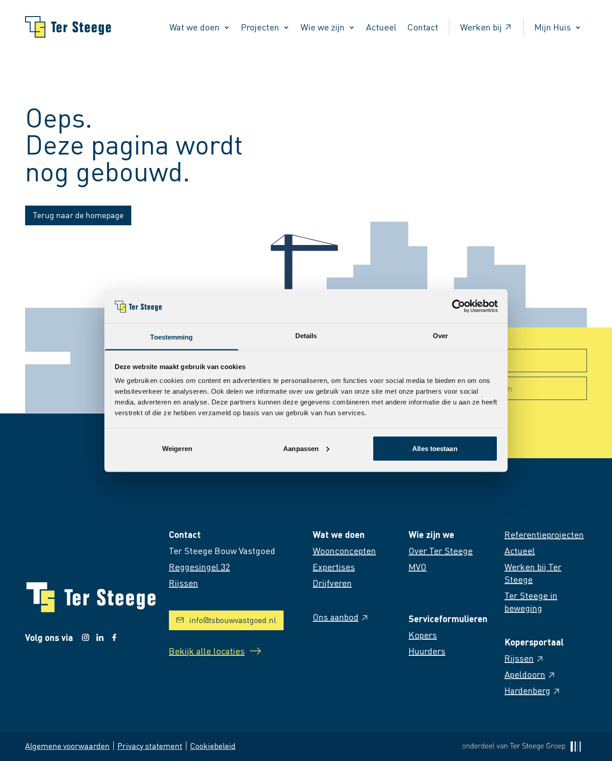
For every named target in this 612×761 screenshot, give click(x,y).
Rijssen (519, 658)
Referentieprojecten (544, 534)
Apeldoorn (524, 674)
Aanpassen (301, 448)
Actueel (381, 27)
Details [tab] (306, 336)
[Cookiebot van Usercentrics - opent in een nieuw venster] (458, 306)
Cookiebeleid (213, 745)
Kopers (423, 635)
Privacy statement (149, 745)
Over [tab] (440, 336)
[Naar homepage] (68, 27)
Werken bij (481, 27)
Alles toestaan (434, 448)
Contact (422, 27)
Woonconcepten (344, 550)
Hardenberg (527, 690)
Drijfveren (332, 583)
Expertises (334, 566)
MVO (418, 566)
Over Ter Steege (441, 550)
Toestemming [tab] (171, 337)
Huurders (427, 651)
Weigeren (177, 448)
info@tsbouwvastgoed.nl (232, 620)
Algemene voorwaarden (67, 745)
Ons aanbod (335, 617)
